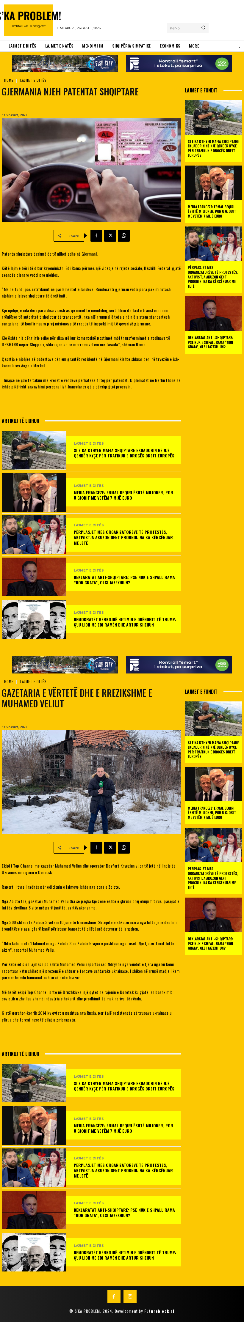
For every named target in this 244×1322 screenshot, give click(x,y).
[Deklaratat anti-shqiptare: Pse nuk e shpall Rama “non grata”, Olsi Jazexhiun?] (34, 577)
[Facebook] (96, 236)
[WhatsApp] (124, 236)
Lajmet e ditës (33, 80)
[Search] (203, 28)
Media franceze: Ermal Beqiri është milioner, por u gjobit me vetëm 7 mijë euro (123, 495)
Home (8, 80)
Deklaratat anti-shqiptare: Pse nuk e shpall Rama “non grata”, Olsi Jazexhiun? (124, 580)
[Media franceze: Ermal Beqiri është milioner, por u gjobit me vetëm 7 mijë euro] (34, 492)
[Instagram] (130, 1296)
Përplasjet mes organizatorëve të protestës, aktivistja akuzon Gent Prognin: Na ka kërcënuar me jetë (123, 537)
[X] (110, 236)
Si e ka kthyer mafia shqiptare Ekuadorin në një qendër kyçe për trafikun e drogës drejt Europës (124, 453)
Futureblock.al (159, 1311)
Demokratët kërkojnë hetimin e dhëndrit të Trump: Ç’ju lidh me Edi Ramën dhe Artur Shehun (125, 622)
